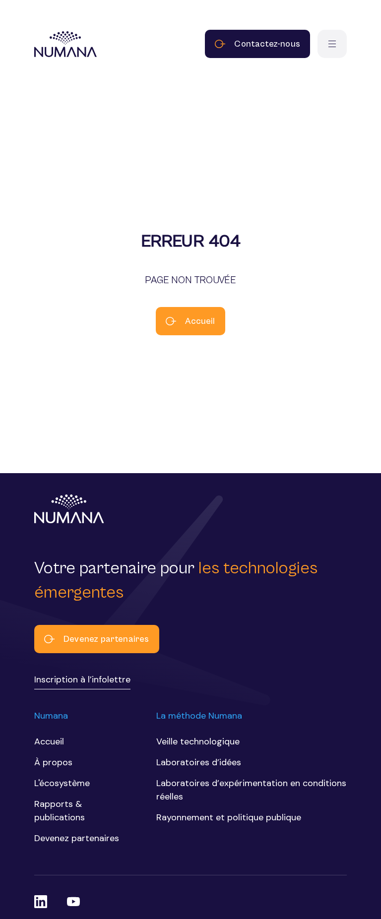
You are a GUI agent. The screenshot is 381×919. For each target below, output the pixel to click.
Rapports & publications (59, 810)
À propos (53, 762)
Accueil (200, 321)
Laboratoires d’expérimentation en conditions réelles (251, 789)
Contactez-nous (267, 44)
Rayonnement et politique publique (228, 817)
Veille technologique (198, 741)
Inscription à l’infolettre (82, 679)
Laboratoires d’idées (198, 762)
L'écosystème (62, 783)
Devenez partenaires (106, 639)
